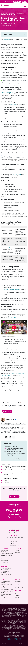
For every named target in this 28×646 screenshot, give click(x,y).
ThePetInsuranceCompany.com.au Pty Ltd (10, 615)
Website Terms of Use (16, 639)
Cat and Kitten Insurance (7, 553)
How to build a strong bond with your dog (13, 459)
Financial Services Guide (6, 584)
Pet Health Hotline (5, 562)
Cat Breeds (17, 554)
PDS (21, 633)
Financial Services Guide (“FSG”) (10, 628)
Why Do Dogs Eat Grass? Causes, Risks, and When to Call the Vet (14, 470)
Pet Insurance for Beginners (5, 572)
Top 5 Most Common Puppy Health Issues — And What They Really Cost (14, 467)
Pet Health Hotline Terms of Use (7, 592)
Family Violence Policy (6, 587)
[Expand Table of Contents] (24, 34)
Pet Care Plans (4, 560)
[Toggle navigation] (25, 5)
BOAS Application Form (6, 597)
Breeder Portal (18, 586)
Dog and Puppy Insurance (4, 551)
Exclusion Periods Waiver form (7, 595)
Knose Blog (17, 550)
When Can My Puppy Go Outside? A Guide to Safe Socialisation (15, 473)
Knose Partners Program (20, 587)
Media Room (18, 581)
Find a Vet (3, 576)
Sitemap (17, 597)
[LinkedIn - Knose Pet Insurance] (14, 510)
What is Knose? (18, 592)
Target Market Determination (4, 599)
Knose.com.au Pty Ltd (7, 612)
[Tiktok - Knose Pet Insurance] (17, 510)
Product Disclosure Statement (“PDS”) (18, 627)
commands (13, 105)
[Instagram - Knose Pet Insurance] (10, 510)
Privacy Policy (10, 638)
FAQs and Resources (6, 574)
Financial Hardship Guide (7, 589)
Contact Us (17, 595)
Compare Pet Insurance (6, 555)
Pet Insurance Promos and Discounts (6, 569)
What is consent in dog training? (11, 446)
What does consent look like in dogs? (12, 451)
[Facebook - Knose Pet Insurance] (7, 510)
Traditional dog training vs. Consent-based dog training (15, 449)
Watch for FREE (7, 411)
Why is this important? (9, 457)
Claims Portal (4, 564)
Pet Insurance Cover (6, 558)
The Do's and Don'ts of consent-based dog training (16, 454)
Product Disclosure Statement (5, 582)
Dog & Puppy (6, 480)
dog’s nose (10, 248)
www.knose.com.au (16, 629)
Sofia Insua (8, 25)
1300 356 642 (14, 541)
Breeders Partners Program (19, 583)
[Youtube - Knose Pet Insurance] (20, 510)
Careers (17, 593)
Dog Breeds (17, 552)
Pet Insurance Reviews (6, 557)
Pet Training (6, 482)
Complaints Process (5, 586)
